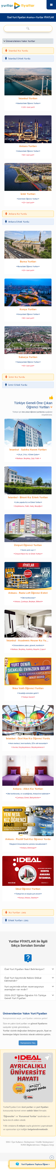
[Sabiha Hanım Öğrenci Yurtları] (28, 433)
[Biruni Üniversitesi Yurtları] (28, 480)
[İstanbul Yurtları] (28, 81)
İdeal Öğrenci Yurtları (28, 889)
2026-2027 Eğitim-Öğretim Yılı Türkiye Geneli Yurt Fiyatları (25, 997)
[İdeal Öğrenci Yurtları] (28, 871)
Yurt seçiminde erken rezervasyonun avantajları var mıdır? (24, 988)
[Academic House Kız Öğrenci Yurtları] (28, 623)
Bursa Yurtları (28, 261)
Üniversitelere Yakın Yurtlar (20, 41)
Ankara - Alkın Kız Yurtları (28, 789)
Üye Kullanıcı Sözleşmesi (23, 1142)
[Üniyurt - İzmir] (28, 528)
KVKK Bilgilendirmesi (30, 1145)
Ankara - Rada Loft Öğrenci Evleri (28, 593)
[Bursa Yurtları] (28, 245)
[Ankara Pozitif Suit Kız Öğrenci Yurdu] (28, 821)
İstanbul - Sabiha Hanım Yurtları (28, 449)
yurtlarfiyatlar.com (51, 4)
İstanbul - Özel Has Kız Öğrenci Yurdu (28, 738)
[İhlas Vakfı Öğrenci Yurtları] (28, 671)
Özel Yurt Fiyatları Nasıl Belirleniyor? (24, 969)
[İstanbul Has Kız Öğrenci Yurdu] (28, 720)
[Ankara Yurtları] (28, 129)
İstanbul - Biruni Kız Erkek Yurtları (28, 497)
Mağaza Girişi (47, 1145)
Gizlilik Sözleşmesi (44, 1142)
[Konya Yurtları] (28, 292)
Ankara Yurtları (28, 146)
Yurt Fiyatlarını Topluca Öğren (35, 1164)
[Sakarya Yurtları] (28, 340)
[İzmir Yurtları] (28, 177)
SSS (8, 1142)
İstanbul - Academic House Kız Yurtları (29, 640)
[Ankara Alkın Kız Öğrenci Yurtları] (28, 770)
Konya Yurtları (28, 309)
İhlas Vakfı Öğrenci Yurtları (28, 688)
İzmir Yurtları (28, 194)
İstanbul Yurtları (28, 98)
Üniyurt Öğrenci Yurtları (28, 545)
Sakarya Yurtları (28, 357)
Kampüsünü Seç (28, 1043)
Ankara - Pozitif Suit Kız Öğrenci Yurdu (28, 839)
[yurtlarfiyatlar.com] (23, 5)
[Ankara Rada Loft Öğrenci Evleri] (28, 576)
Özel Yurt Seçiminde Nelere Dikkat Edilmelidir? (22, 979)
